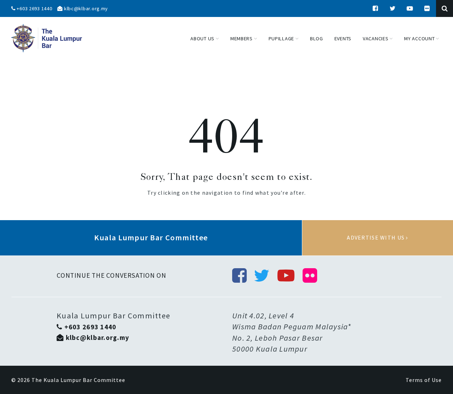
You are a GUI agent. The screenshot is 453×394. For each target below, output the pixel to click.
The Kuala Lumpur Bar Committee (78, 379)
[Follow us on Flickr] (427, 8)
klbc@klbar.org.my (85, 8)
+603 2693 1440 (34, 8)
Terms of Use (424, 379)
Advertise (377, 237)
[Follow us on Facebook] (375, 8)
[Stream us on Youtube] (410, 8)
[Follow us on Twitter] (392, 8)
